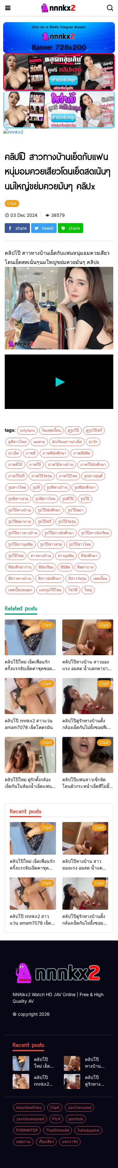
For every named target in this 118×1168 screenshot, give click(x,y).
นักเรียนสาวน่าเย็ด (67, 441)
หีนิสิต (65, 567)
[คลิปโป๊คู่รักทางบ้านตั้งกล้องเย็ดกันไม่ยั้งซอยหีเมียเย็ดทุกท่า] (88, 696)
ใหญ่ (88, 589)
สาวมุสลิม (66, 555)
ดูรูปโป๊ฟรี (94, 430)
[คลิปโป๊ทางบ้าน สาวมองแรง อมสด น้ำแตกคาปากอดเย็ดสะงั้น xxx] (88, 637)
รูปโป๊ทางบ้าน (19, 510)
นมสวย (39, 441)
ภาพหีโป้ (15, 464)
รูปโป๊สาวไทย (80, 544)
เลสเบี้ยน (100, 578)
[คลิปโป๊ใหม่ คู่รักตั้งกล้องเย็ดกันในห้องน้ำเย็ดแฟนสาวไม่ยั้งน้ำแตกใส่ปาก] (30, 755)
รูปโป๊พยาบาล (19, 521)
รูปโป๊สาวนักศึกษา (59, 533)
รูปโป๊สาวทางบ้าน (22, 533)
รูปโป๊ (85, 498)
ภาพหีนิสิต (81, 453)
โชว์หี (72, 589)
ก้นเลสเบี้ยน (51, 430)
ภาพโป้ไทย (68, 476)
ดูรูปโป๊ (73, 430)
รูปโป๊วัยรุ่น (67, 521)
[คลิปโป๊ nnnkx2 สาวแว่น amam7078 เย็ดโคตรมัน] (30, 696)
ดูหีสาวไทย (17, 441)
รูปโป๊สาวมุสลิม (20, 544)
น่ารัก (93, 441)
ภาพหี (31, 453)
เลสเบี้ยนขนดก (20, 589)
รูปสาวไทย (17, 487)
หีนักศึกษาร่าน (19, 567)
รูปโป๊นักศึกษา (49, 510)
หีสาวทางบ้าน (19, 578)
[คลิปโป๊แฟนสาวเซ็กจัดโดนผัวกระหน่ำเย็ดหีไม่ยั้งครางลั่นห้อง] (88, 755)
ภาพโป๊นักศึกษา (93, 464)
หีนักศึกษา (89, 555)
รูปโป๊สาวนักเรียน (95, 533)
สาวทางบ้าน (41, 555)
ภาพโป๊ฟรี (16, 476)
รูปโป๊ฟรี (44, 521)
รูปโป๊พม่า (76, 510)
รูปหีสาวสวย (18, 498)
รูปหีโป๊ (68, 498)
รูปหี (36, 487)
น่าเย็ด (13, 453)
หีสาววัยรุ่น (77, 578)
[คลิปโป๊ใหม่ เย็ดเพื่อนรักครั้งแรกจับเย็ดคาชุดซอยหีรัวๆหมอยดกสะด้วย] (30, 637)
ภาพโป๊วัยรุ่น (41, 476)
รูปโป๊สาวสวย (51, 544)
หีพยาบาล (85, 567)
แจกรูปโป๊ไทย (50, 589)
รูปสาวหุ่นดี (93, 476)
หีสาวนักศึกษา (49, 578)
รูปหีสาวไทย (45, 498)
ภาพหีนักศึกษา (54, 453)
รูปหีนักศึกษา (84, 487)
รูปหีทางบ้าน (57, 487)
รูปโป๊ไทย (16, 555)
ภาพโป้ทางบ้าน (60, 464)
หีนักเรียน (45, 567)
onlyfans (27, 430)
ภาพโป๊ (35, 464)
